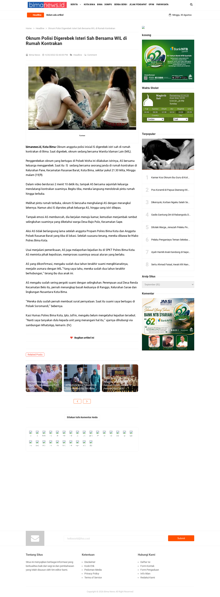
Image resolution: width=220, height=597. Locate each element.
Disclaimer (89, 562)
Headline (77, 55)
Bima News (109, 591)
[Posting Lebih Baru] (77, 401)
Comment (92, 55)
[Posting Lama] (87, 401)
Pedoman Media (93, 569)
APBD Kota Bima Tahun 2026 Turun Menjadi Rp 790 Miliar (81, 387)
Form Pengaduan (149, 569)
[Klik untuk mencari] (191, 4)
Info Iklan (145, 573)
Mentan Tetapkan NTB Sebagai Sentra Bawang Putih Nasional (43, 385)
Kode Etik (89, 566)
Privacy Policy (91, 573)
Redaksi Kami (147, 577)
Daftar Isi (145, 562)
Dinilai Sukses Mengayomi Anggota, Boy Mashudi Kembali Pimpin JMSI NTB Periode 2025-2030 (117, 383)
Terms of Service (93, 577)
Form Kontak (147, 566)
